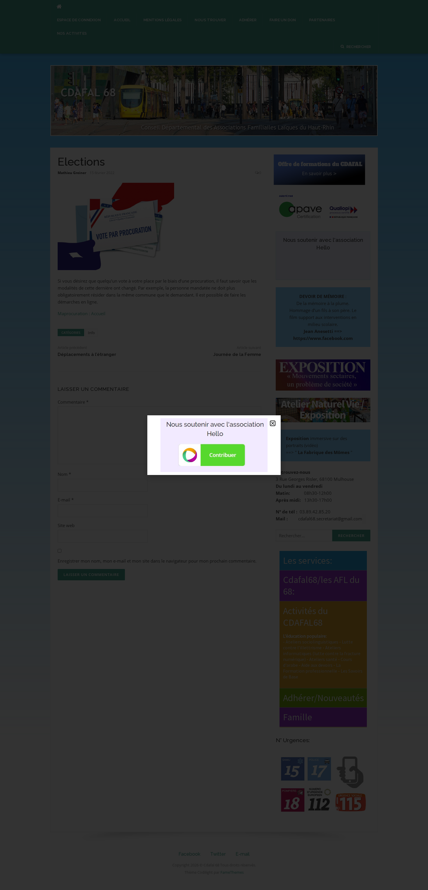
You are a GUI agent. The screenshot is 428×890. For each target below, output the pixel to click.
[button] (272, 423)
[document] (214, 445)
